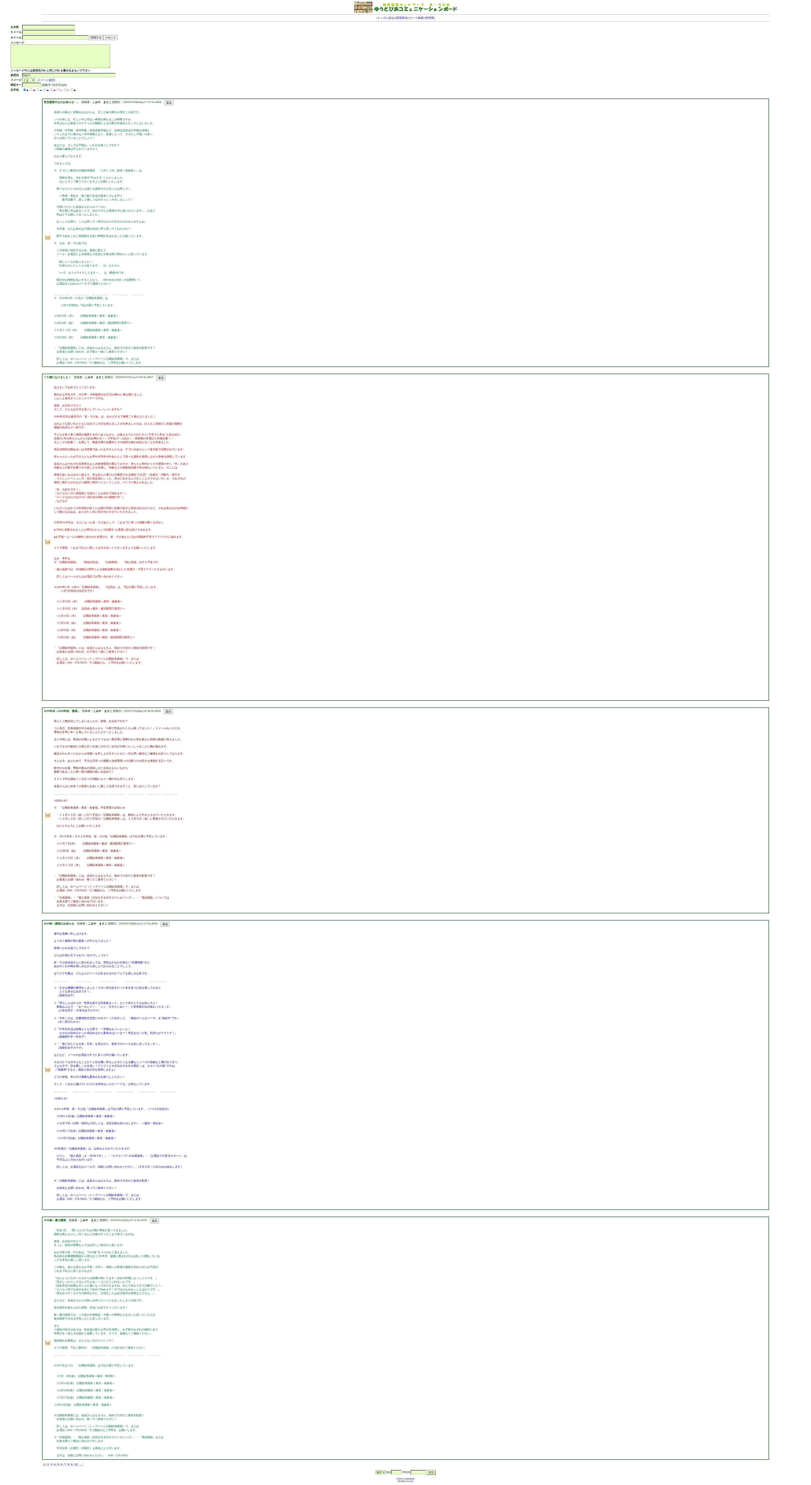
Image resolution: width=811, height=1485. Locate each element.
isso (411, 1481)
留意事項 (401, 17)
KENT (400, 1479)
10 (75, 1464)
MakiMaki (409, 1479)
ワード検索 (416, 17)
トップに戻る (385, 17)
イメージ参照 (46, 80)
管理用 (430, 17)
